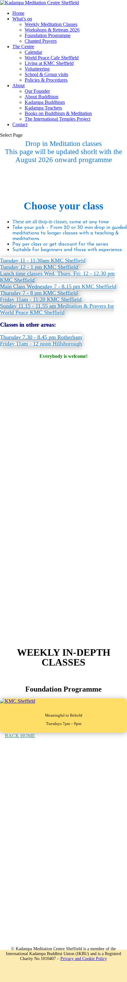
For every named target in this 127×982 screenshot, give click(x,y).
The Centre (23, 46)
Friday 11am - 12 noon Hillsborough (41, 344)
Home (18, 13)
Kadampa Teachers (43, 107)
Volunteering (37, 68)
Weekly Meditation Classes (51, 24)
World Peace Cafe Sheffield (52, 57)
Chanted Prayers (41, 41)
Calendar (33, 52)
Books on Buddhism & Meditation (58, 113)
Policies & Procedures (46, 80)
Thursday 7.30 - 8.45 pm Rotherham (41, 337)
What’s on (22, 18)
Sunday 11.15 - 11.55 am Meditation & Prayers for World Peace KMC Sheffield (57, 309)
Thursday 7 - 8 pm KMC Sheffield (39, 293)
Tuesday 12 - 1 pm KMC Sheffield (39, 267)
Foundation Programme (48, 35)
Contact (19, 124)
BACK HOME (20, 735)
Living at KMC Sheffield (49, 63)
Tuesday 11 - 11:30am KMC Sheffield (42, 260)
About (18, 85)
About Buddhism (41, 96)
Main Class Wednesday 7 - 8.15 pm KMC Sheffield (58, 286)
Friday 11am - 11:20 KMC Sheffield (40, 299)
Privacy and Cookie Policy (83, 958)
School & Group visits (46, 74)
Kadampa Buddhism (45, 102)
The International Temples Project (57, 119)
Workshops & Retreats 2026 (52, 29)
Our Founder (37, 91)
